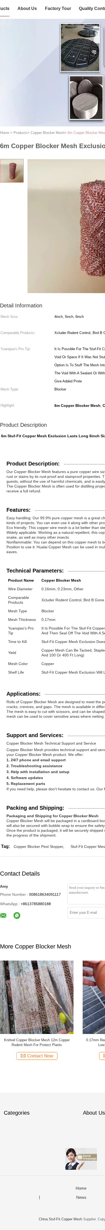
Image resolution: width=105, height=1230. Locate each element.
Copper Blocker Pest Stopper (38, 846)
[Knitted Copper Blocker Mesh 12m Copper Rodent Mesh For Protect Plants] (37, 997)
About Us (27, 8)
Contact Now (40, 1055)
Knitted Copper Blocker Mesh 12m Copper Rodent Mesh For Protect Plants (37, 1042)
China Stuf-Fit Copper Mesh (61, 1219)
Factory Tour (58, 8)
